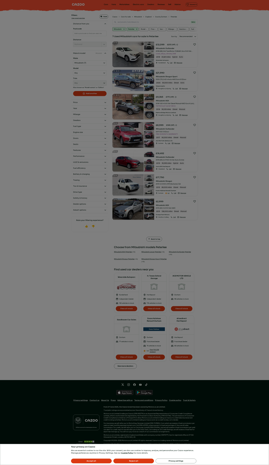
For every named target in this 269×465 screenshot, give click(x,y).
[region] (134, 454)
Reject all (133, 461)
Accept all (91, 461)
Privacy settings (176, 461)
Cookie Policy (127, 453)
